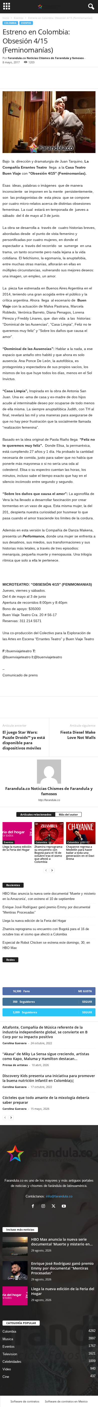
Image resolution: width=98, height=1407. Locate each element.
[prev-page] (45, 870)
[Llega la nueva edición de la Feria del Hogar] (17, 833)
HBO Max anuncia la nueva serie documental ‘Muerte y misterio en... (62, 1241)
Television (10, 1354)
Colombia (10, 23)
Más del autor (68, 814)
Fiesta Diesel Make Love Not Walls (77, 735)
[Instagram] (44, 1207)
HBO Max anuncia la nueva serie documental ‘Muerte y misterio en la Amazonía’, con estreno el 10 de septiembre (49, 896)
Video (7, 1369)
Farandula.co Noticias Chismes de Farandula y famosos (46, 58)
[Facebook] (8, 81)
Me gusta (85, 991)
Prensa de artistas (15, 1065)
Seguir (87, 1001)
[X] (55, 1207)
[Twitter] (19, 81)
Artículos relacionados (35, 814)
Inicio (6, 18)
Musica (8, 1339)
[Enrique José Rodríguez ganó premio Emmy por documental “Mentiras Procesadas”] (15, 1270)
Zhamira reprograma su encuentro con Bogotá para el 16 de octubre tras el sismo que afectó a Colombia (48, 854)
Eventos (18, 18)
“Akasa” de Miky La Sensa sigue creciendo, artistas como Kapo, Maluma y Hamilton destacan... (46, 1056)
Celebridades (12, 1362)
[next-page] (52, 870)
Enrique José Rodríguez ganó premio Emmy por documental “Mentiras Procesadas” (46, 909)
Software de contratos (25, 1401)
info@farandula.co (59, 1196)
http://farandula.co (49, 799)
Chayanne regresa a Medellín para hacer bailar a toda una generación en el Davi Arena (80, 853)
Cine (6, 1377)
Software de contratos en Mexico (66, 1401)
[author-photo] (49, 772)
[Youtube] (64, 1207)
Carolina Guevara (15, 1043)
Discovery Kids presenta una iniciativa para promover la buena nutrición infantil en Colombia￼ (49, 1078)
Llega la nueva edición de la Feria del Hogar (17, 848)
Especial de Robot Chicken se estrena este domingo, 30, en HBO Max (46, 945)
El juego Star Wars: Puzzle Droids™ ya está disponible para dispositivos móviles (24, 740)
